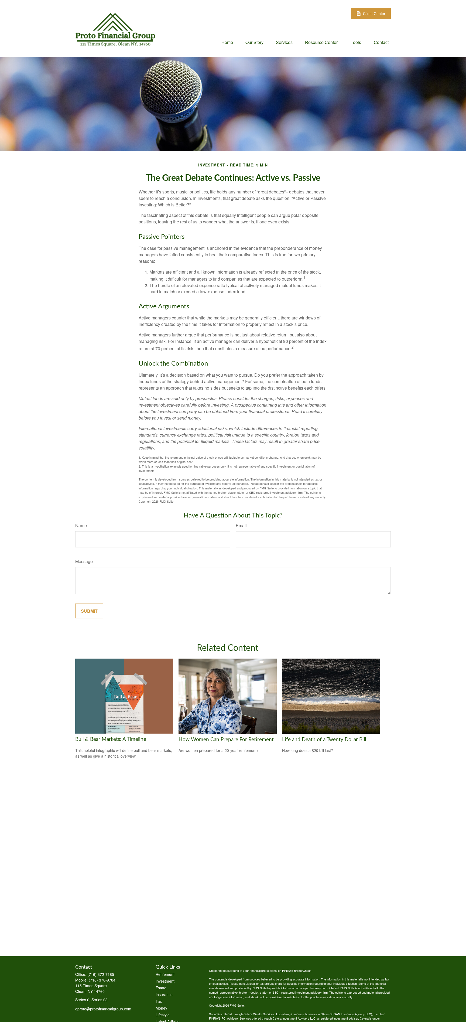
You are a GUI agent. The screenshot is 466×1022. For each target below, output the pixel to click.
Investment (165, 981)
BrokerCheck (302, 970)
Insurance (164, 994)
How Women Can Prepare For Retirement (226, 739)
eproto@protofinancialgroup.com (103, 1008)
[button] (227, 41)
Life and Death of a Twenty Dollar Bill (324, 739)
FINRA (213, 1018)
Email (241, 525)
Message (84, 561)
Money (161, 1008)
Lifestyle (163, 1014)
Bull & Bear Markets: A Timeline (110, 739)
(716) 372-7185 (100, 974)
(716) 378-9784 (102, 980)
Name (81, 525)
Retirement (165, 974)
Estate (161, 987)
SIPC (222, 1018)
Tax (159, 1001)
